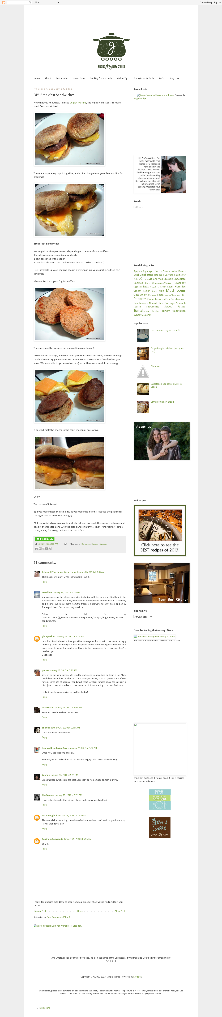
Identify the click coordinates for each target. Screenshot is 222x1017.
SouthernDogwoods (52, 839)
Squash (137, 307)
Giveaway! (156, 366)
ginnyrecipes (49, 636)
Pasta (160, 294)
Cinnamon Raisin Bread (162, 402)
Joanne (46, 775)
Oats (136, 294)
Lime (154, 291)
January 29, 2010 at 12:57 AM (72, 815)
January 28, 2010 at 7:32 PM (68, 795)
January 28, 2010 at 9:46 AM (68, 707)
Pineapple (152, 299)
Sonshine (47, 592)
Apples (138, 271)
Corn (147, 283)
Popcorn (161, 299)
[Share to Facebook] (46, 548)
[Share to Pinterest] (50, 548)
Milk (161, 290)
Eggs (146, 286)
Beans (182, 271)
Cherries (158, 279)
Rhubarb (153, 303)
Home (37, 78)
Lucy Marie (47, 707)
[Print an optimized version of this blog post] (44, 541)
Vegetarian (179, 311)
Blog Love (175, 78)
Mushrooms (176, 291)
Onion (143, 294)
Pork (167, 299)
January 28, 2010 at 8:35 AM (91, 572)
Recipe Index (62, 78)
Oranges (152, 295)
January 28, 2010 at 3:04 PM (83, 748)
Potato (174, 299)
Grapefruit (154, 287)
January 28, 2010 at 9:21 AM (63, 670)
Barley (174, 271)
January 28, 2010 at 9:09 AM (66, 592)
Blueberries (146, 274)
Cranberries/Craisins (162, 283)
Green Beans (167, 287)
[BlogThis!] (40, 548)
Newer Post (40, 911)
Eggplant (138, 287)
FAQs (161, 78)
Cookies (138, 283)
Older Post (119, 911)
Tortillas (155, 311)
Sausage (104, 544)
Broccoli (159, 274)
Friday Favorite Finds (144, 78)
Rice (161, 303)
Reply (44, 582)
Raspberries (141, 303)
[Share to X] (43, 548)
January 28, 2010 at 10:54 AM (65, 728)
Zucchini (147, 315)
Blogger (137, 977)
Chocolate (180, 279)
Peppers (140, 299)
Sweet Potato (175, 306)
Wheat (138, 315)
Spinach (181, 303)
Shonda (46, 728)
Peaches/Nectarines (172, 295)
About (48, 78)
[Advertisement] (111, 15)
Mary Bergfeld (49, 815)
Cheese (95, 544)
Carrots (169, 274)
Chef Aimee (48, 795)
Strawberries (152, 307)
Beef (136, 274)
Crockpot (180, 283)
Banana (166, 271)
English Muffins (78, 102)
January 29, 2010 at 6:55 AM (77, 839)
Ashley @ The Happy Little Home (59, 572)
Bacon (158, 271)
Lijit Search (139, 207)
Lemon (146, 291)
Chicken (168, 279)
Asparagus (148, 271)
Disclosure (45, 1008)
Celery (137, 279)
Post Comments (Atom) (58, 917)
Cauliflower (180, 275)
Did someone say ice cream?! (165, 330)
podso (45, 670)
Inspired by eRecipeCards (55, 748)
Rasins (182, 299)
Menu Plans (79, 78)
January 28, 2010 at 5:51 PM (64, 775)
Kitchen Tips (123, 78)
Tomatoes (141, 311)
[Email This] (36, 548)
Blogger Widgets (140, 99)
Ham (178, 286)
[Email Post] (65, 544)
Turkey (166, 311)
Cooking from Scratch (101, 78)
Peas (183, 295)
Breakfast (86, 544)
